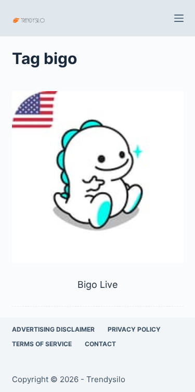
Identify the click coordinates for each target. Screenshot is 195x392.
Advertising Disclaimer (53, 329)
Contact (100, 344)
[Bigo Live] (98, 177)
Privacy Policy (134, 329)
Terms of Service (42, 344)
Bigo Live (97, 284)
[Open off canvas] (179, 18)
